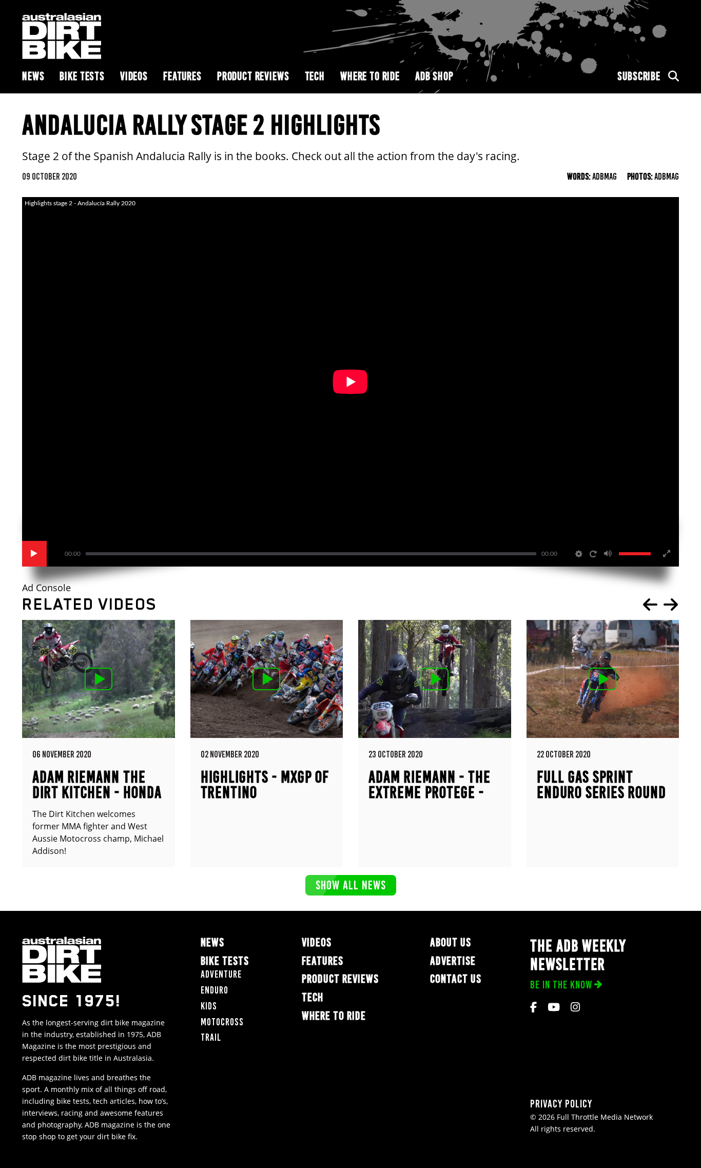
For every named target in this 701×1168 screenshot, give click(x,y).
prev (650, 604)
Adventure (221, 974)
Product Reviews (253, 76)
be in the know (561, 984)
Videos (134, 76)
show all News (351, 885)
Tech (315, 76)
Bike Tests (82, 76)
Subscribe (638, 76)
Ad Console (46, 588)
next (671, 604)
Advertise (453, 961)
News (33, 76)
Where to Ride (370, 76)
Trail (211, 1037)
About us (450, 942)
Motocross (222, 1022)
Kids (209, 1006)
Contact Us (455, 979)
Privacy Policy (561, 1103)
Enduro (214, 990)
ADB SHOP (434, 76)
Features (182, 76)
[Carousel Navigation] (660, 604)
